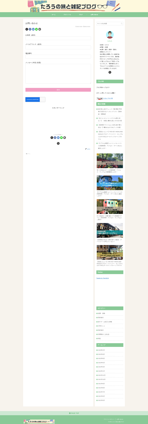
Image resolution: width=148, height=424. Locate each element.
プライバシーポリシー (109, 419)
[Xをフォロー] (58, 143)
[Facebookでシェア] (30, 29)
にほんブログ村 (108, 98)
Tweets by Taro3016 (102, 278)
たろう (110, 41)
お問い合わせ (120, 419)
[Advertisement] (58, 120)
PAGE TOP (75, 413)
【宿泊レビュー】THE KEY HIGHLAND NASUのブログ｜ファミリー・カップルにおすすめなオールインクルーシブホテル (110, 135)
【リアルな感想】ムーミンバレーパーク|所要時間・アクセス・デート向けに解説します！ (110, 146)
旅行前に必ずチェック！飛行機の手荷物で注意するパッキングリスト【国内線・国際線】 (110, 111)
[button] (39, 29)
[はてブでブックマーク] (33, 29)
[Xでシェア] (26, 29)
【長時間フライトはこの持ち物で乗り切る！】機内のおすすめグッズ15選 (110, 126)
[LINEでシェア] (36, 29)
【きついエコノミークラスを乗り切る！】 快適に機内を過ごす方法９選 (110, 119)
